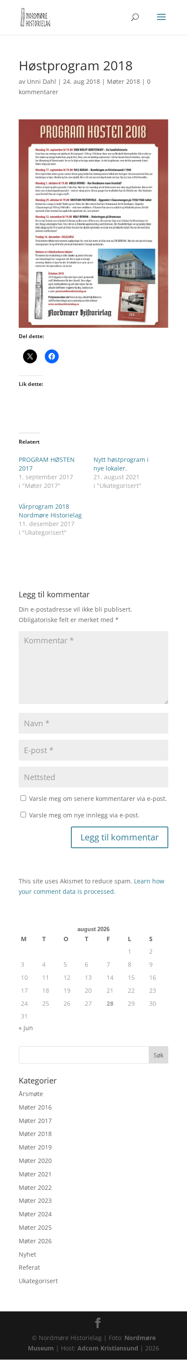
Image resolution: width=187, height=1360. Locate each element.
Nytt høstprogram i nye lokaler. (121, 463)
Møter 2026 (35, 1241)
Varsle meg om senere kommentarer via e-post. (98, 798)
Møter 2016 (35, 1107)
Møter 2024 (35, 1214)
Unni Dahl (41, 81)
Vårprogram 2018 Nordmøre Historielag (50, 510)
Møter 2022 (35, 1187)
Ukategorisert (38, 1281)
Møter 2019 (35, 1147)
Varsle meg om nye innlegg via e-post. (84, 815)
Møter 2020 (35, 1160)
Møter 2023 (35, 1200)
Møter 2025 (35, 1227)
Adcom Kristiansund (107, 1348)
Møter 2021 (35, 1174)
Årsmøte (31, 1094)
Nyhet (27, 1254)
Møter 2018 (123, 81)
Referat (29, 1267)
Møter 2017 (35, 1120)
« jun (26, 1028)
